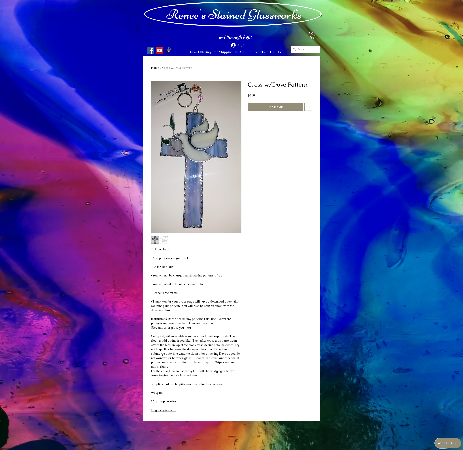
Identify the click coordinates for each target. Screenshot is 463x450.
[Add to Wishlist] (308, 107)
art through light (235, 37)
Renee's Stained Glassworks (234, 14)
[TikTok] (168, 50)
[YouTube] (159, 50)
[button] (312, 35)
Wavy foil (157, 393)
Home (155, 68)
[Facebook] (150, 50)
